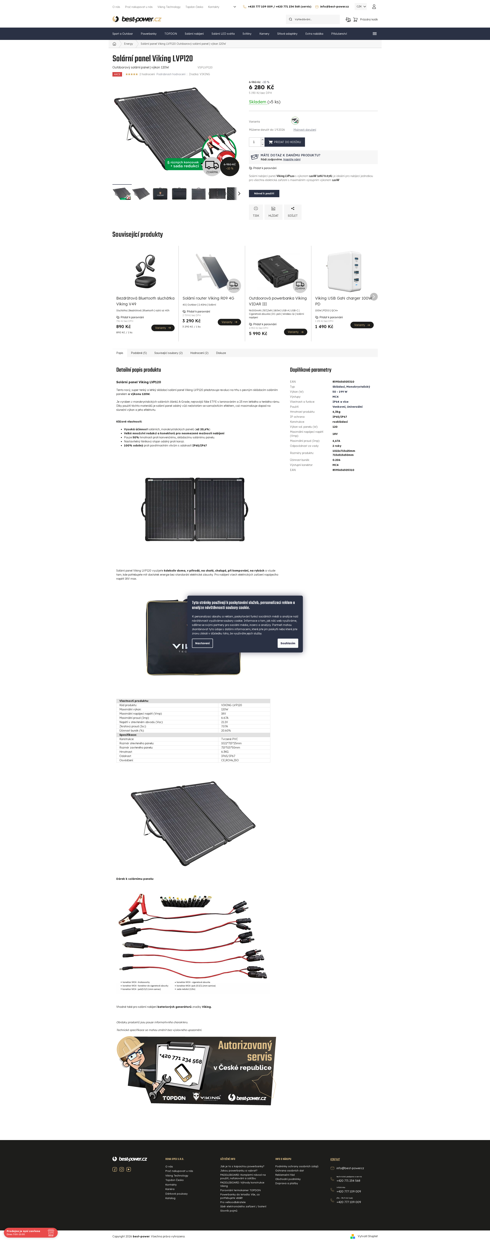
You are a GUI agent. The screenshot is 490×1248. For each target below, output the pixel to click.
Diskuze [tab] (221, 353)
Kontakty (213, 7)
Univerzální (355, 406)
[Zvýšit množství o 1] (263, 140)
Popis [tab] (119, 353)
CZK (360, 6)
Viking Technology (169, 7)
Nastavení (202, 643)
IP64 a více (340, 401)
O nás (116, 7)
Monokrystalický (358, 386)
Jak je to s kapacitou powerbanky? (242, 1166)
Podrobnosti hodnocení (170, 74)
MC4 (336, 396)
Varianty (160, 328)
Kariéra (169, 1189)
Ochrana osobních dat (289, 1170)
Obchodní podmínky (288, 1179)
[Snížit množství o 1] (263, 144)
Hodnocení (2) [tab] (199, 353)
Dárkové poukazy (176, 1193)
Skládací (339, 386)
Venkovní (339, 406)
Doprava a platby (286, 1183)
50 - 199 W (340, 391)
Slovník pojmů (228, 1210)
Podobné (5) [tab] (139, 353)
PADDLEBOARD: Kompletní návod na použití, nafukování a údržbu (243, 1176)
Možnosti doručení (304, 129)
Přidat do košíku (287, 142)
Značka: (199, 74)
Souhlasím (288, 643)
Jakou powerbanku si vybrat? (238, 1170)
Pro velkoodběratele (233, 1202)
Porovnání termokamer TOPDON (240, 1190)
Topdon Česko (194, 7)
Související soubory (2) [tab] (168, 353)
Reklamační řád (285, 1174)
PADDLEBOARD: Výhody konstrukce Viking (242, 1184)
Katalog (170, 1198)
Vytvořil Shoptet (368, 1236)
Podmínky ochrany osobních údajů (296, 1166)
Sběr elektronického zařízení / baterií (243, 1206)
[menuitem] (123, 34)
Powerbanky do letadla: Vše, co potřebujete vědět (240, 1196)
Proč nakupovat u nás (139, 7)
